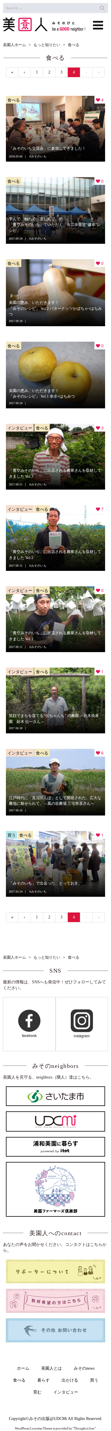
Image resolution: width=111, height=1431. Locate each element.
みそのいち (39, 156)
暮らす (43, 1380)
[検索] (102, 8)
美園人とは (51, 1368)
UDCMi (60, 1418)
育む (37, 1392)
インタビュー (19, 428)
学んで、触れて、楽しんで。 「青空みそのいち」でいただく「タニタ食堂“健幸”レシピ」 (55, 225)
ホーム (23, 1368)
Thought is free (84, 1428)
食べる (13, 100)
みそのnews (84, 1368)
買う (11, 835)
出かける (70, 1380)
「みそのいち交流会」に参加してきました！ (47, 148)
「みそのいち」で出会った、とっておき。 (45, 883)
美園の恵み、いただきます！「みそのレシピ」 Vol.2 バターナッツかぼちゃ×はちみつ (55, 308)
